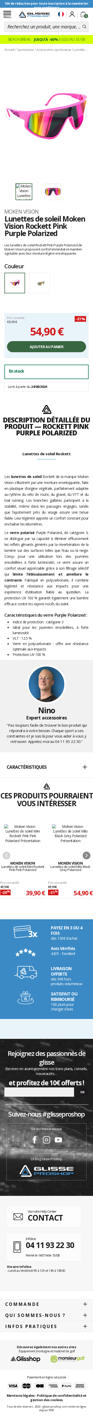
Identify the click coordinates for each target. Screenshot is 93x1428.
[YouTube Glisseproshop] (58, 1140)
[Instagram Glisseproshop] (46, 1140)
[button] (46, 767)
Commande (22, 1304)
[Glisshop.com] (25, 1359)
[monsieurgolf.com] (68, 1359)
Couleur (14, 266)
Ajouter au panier (46, 346)
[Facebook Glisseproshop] (34, 1140)
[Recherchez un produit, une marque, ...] (84, 27)
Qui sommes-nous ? (35, 1315)
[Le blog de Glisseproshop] (46, 1170)
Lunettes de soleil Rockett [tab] (46, 453)
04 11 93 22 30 (68, 741)
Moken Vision (21, 211)
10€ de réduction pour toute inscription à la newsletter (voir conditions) (47, 5)
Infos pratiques (31, 1326)
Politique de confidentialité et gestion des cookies (58, 1397)
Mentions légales (21, 1395)
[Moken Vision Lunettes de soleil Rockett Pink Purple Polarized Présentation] (46, 116)
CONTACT (45, 1217)
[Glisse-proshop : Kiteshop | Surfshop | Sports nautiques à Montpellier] (34, 15)
